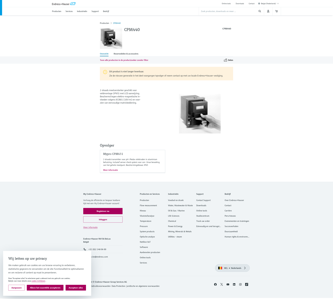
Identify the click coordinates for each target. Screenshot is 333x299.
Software (144, 247)
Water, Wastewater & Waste (180, 205)
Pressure (144, 226)
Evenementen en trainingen (237, 221)
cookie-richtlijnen (38, 281)
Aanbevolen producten (150, 252)
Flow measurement (148, 205)
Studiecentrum (202, 215)
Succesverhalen (231, 226)
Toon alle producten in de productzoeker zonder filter (124, 60)
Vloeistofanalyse (147, 215)
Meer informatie (110, 170)
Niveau (143, 210)
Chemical (172, 221)
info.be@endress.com (98, 256)
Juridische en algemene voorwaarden (142, 286)
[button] (103, 211)
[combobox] (270, 3)
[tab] (105, 53)
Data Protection (118, 286)
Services (143, 262)
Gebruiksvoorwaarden (101, 286)
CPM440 (117, 23)
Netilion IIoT (145, 242)
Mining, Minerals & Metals (180, 231)
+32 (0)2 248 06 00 (97, 249)
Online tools (226, 3)
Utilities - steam (175, 236)
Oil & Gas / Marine (176, 210)
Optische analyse (147, 236)
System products (147, 231)
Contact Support (203, 200)
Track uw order (203, 221)
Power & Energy (175, 226)
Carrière (228, 210)
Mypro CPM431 (113, 154)
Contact (252, 3)
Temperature (145, 221)
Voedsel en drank (176, 200)
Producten (104, 23)
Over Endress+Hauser (234, 200)
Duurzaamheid (231, 231)
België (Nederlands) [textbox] (268, 3)
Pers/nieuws (230, 215)
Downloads (240, 3)
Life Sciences (173, 215)
